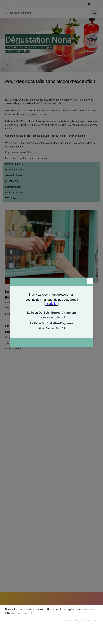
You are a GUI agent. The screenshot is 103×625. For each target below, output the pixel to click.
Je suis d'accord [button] (89, 621)
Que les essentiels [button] (72, 621)
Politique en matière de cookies (22, 613)
